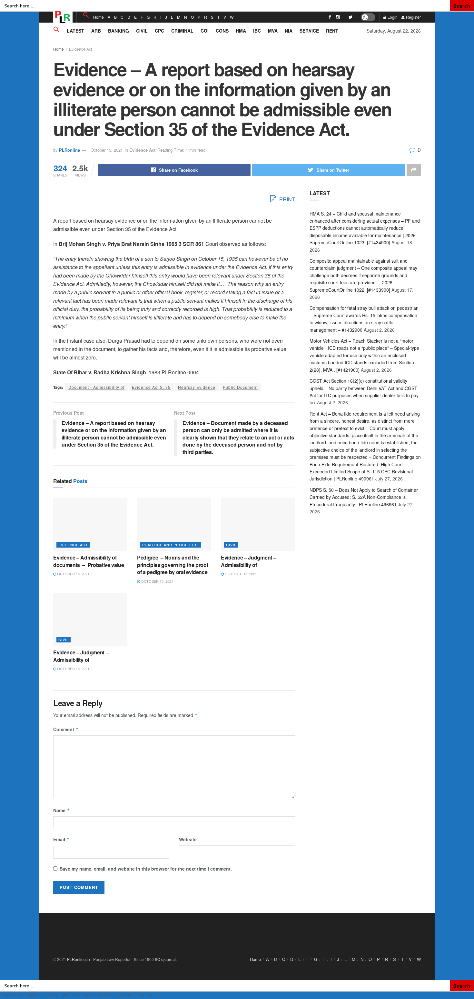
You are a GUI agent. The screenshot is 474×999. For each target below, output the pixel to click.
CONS (222, 30)
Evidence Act (80, 49)
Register (413, 17)
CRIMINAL (182, 30)
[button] (86, 15)
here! (165, 995)
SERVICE (309, 30)
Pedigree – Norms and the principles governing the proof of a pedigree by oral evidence (172, 565)
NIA (288, 30)
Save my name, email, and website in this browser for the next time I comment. (146, 868)
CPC (159, 30)
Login (392, 17)
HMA (241, 30)
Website (188, 839)
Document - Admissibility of (96, 387)
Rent (332, 30)
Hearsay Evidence (196, 387)
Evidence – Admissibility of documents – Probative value (89, 561)
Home (98, 17)
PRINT (286, 199)
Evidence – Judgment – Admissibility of (248, 561)
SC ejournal (165, 959)
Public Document (240, 387)
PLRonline (69, 150)
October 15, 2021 (107, 150)
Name (61, 810)
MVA (273, 30)
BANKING (118, 30)
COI (205, 30)
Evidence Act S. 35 (151, 387)
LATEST (75, 30)
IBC (257, 30)
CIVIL (142, 30)
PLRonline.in (78, 959)
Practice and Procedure (170, 544)
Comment (66, 729)
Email (61, 839)
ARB (96, 30)
